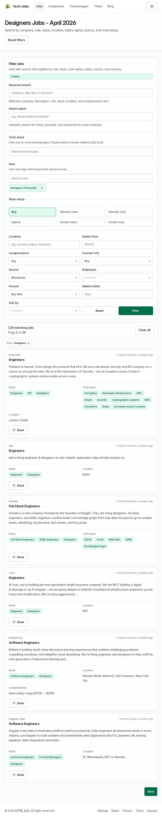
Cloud (100, 539)
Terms (140, 810)
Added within (91, 286)
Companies (56, 6)
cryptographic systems (125, 399)
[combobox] (81, 151)
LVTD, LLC (22, 810)
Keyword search (20, 85)
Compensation (19, 253)
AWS (147, 399)
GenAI (87, 539)
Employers (89, 269)
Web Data (114, 539)
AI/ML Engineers (49, 539)
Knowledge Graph (95, 546)
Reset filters (16, 40)
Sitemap (102, 810)
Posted (14, 286)
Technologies (79, 6)
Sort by (14, 302)
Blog (110, 6)
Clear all (145, 330)
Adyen (88, 399)
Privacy (127, 810)
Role (12, 164)
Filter (135, 310)
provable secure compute (129, 406)
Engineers (17, 393)
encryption (90, 393)
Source (14, 269)
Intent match (17, 108)
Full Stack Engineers (22, 539)
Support (152, 810)
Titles (98, 6)
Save (20, 430)
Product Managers (50, 757)
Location (15, 236)
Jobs (39, 6)
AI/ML (128, 539)
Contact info (90, 253)
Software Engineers (22, 676)
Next (151, 791)
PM (29, 393)
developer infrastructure (116, 393)
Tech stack (16, 137)
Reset (100, 310)
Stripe (105, 406)
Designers (43, 393)
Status (115, 810)
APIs (139, 393)
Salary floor (90, 236)
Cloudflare (90, 406)
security (102, 399)
